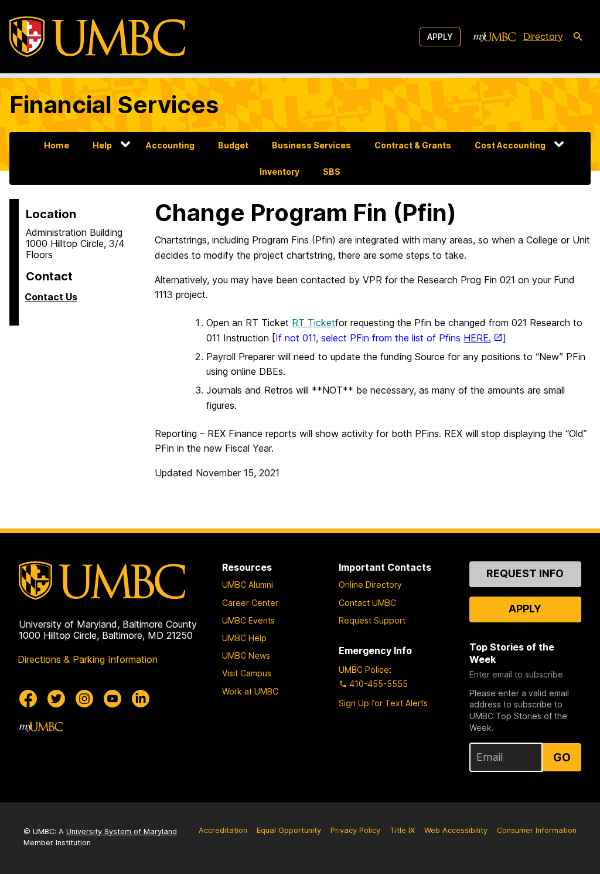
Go (562, 757)
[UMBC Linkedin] (141, 699)
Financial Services (114, 104)
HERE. (477, 338)
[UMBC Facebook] (28, 699)
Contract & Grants (412, 145)
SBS (331, 172)
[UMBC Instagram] (84, 699)
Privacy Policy (355, 830)
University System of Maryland (121, 831)
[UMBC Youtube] (112, 699)
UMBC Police (364, 670)
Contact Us (51, 297)
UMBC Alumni (247, 585)
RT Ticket (313, 322)
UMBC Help (244, 638)
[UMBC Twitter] (56, 699)
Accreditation (223, 830)
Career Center (250, 603)
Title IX (402, 830)
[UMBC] (97, 36)
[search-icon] (578, 37)
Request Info (525, 573)
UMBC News (246, 655)
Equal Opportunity (289, 830)
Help (102, 145)
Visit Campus (246, 673)
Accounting (170, 145)
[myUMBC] (494, 37)
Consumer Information (537, 830)
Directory (543, 36)
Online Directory (370, 585)
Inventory (279, 172)
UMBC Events (248, 620)
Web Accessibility (456, 830)
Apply (440, 37)
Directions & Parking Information (88, 659)
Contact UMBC (367, 603)
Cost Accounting (510, 145)
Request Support (372, 620)
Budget (233, 145)
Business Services (311, 145)
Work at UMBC (250, 691)
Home (56, 145)
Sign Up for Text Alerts (383, 703)
